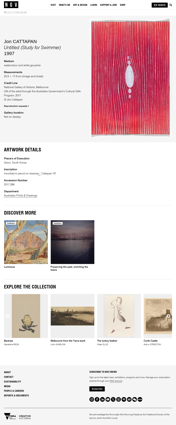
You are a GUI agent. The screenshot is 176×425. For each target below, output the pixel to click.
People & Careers (14, 391)
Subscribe (97, 389)
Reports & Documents (16, 395)
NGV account (116, 381)
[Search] (171, 5)
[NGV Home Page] (11, 5)
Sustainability (12, 382)
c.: (39, 173)
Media (7, 386)
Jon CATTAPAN (20, 41)
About (7, 372)
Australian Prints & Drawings (20, 195)
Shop (122, 5)
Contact (8, 377)
